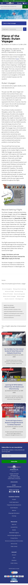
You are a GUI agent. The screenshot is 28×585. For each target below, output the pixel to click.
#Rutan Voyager (21, 296)
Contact (14, 499)
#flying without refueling (19, 289)
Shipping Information (14, 513)
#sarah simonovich (9, 299)
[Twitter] (19, 492)
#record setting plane (19, 294)
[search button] (25, 6)
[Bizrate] (14, 580)
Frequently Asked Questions (14, 505)
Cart (14, 557)
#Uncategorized (19, 299)
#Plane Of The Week (8, 294)
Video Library (14, 546)
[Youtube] (14, 492)
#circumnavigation (7, 289)
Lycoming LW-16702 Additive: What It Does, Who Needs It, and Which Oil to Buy (14, 387)
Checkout (14, 560)
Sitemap (14, 516)
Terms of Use (14, 543)
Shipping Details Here (20, 1)
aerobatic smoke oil (7, 333)
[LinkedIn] (17, 492)
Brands (14, 530)
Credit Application (14, 502)
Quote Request (14, 507)
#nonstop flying (19, 291)
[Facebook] (10, 492)
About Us (14, 524)
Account (14, 554)
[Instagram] (12, 492)
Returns (14, 510)
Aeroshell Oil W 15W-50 (7, 369)
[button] (14, 573)
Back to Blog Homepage (9, 23)
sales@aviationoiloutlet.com (14, 486)
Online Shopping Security (14, 535)
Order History (14, 563)
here (17, 59)
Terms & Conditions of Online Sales (14, 541)
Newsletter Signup (14, 532)
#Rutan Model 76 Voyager (9, 296)
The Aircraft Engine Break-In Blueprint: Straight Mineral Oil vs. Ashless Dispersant (14, 422)
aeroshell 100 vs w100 (7, 405)
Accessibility (14, 527)
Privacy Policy (14, 538)
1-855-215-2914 (14, 481)
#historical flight (9, 291)
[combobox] (11, 6)
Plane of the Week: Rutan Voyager (11, 38)
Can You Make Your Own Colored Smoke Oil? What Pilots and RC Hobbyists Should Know (14, 351)
